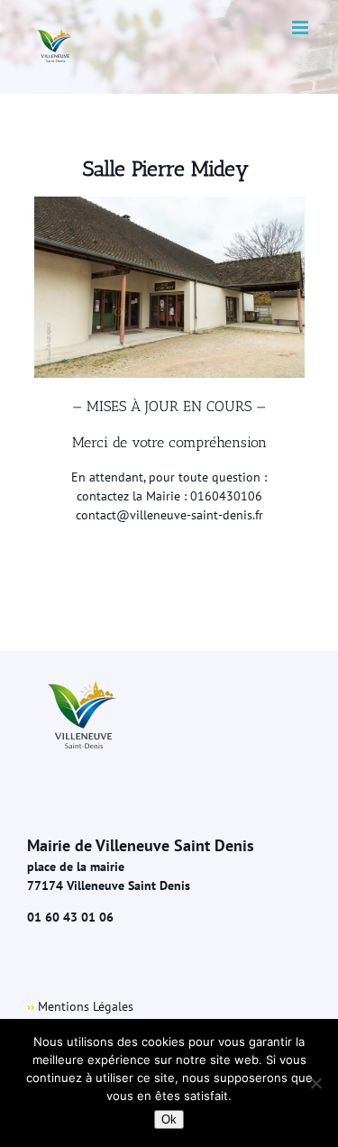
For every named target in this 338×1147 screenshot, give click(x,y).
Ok (169, 1119)
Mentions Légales (85, 1006)
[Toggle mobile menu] (301, 27)
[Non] (315, 1083)
